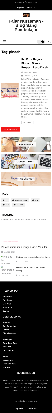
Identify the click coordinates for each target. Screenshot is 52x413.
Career (6, 330)
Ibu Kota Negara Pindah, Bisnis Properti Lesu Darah (34, 63)
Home (5, 356)
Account (7, 347)
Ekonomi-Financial (26, 162)
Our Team (7, 300)
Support (6, 311)
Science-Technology (8, 94)
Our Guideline (9, 326)
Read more (27, 123)
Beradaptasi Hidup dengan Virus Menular (24, 247)
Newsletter (8, 360)
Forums (6, 367)
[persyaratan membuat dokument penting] (7, 270)
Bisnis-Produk (26, 144)
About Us (31, 7)
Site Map (7, 304)
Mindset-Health (10, 241)
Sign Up (20, 7)
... (6, 200)
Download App (10, 343)
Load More (9, 129)
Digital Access (9, 333)
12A (36, 200)
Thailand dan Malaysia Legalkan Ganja (33, 257)
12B (7, 205)
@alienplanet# (21, 200)
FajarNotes (26, 179)
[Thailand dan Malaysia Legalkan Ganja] (7, 260)
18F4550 (20, 205)
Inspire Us (7, 307)
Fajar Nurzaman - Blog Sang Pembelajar (26, 25)
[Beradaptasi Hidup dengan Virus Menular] (26, 231)
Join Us (6, 322)
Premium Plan (9, 364)
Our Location (9, 350)
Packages (7, 339)
